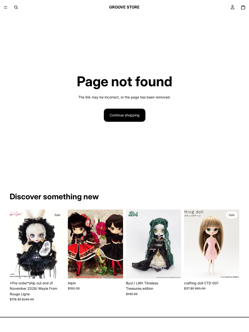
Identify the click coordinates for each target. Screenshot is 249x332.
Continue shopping (125, 115)
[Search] (16, 7)
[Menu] (5, 7)
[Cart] (243, 7)
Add (61, 271)
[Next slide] (59, 244)
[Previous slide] (15, 244)
